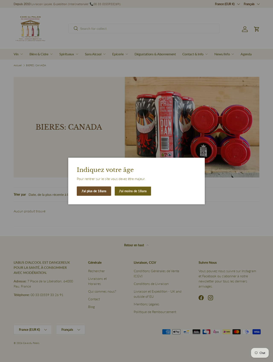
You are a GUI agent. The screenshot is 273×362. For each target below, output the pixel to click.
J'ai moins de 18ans (133, 191)
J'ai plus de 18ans (93, 191)
